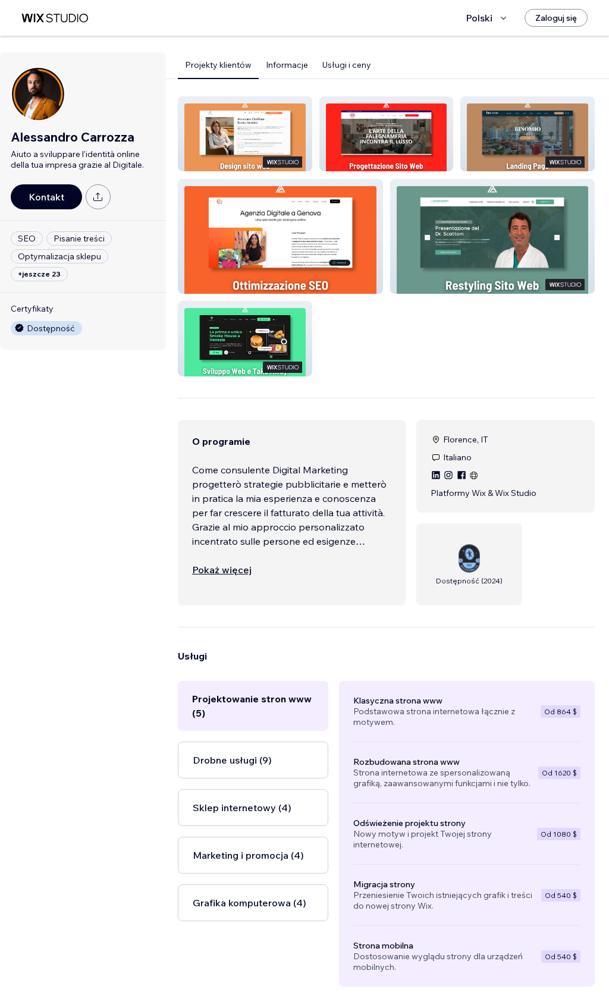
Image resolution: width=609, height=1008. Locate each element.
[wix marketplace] (54, 18)
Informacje (287, 64)
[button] (245, 133)
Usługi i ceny (346, 64)
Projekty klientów (218, 64)
